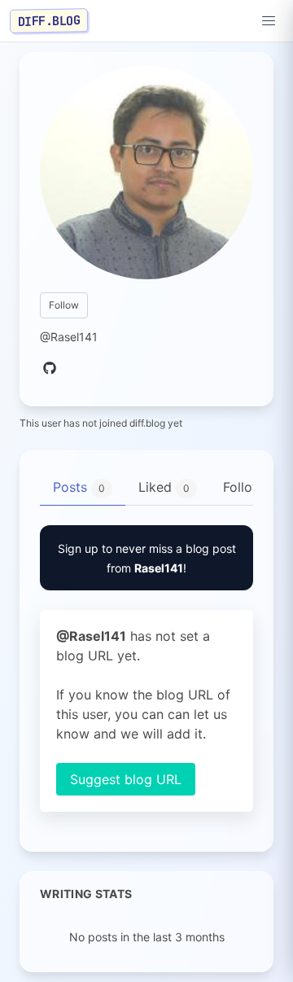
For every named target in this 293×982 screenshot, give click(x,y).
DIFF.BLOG (49, 20)
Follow (64, 305)
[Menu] (268, 21)
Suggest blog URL (125, 779)
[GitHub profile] (49, 368)
